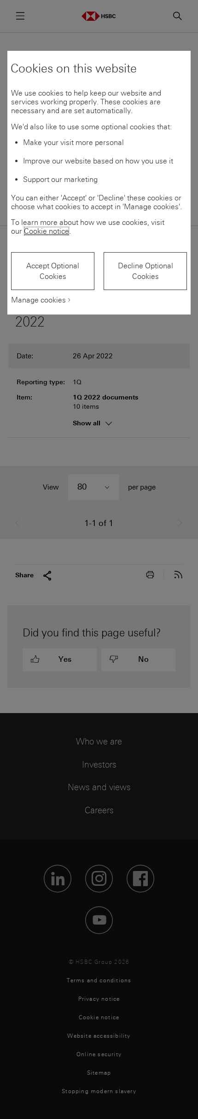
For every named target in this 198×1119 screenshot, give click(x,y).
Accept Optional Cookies (52, 271)
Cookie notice (46, 231)
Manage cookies (38, 300)
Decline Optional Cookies (145, 271)
